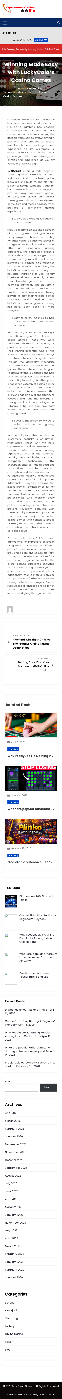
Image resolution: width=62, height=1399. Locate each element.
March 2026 (13, 1121)
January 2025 (14, 1215)
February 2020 (14, 1270)
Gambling (13, 749)
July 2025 (11, 1183)
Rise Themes (47, 1394)
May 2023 (11, 1230)
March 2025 (13, 1207)
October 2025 (14, 1160)
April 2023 (11, 1238)
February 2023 (14, 1254)
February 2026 (14, 1129)
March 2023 (13, 1246)
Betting (10, 1303)
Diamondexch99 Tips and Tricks (26, 1010)
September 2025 (16, 1168)
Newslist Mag (15, 1394)
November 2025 (15, 1152)
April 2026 (11, 1113)
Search (9, 1081)
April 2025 (11, 1199)
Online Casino (14, 1334)
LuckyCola (14, 171)
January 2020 (14, 1277)
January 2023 (14, 1262)
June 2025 (12, 1191)
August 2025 (13, 1176)
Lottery (10, 1326)
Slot (7, 1350)
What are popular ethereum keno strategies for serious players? (27, 1049)
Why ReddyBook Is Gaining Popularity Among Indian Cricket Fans (29, 1034)
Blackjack (11, 1310)
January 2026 (14, 1136)
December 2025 (16, 1144)
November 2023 (15, 1223)
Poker (9, 1342)
